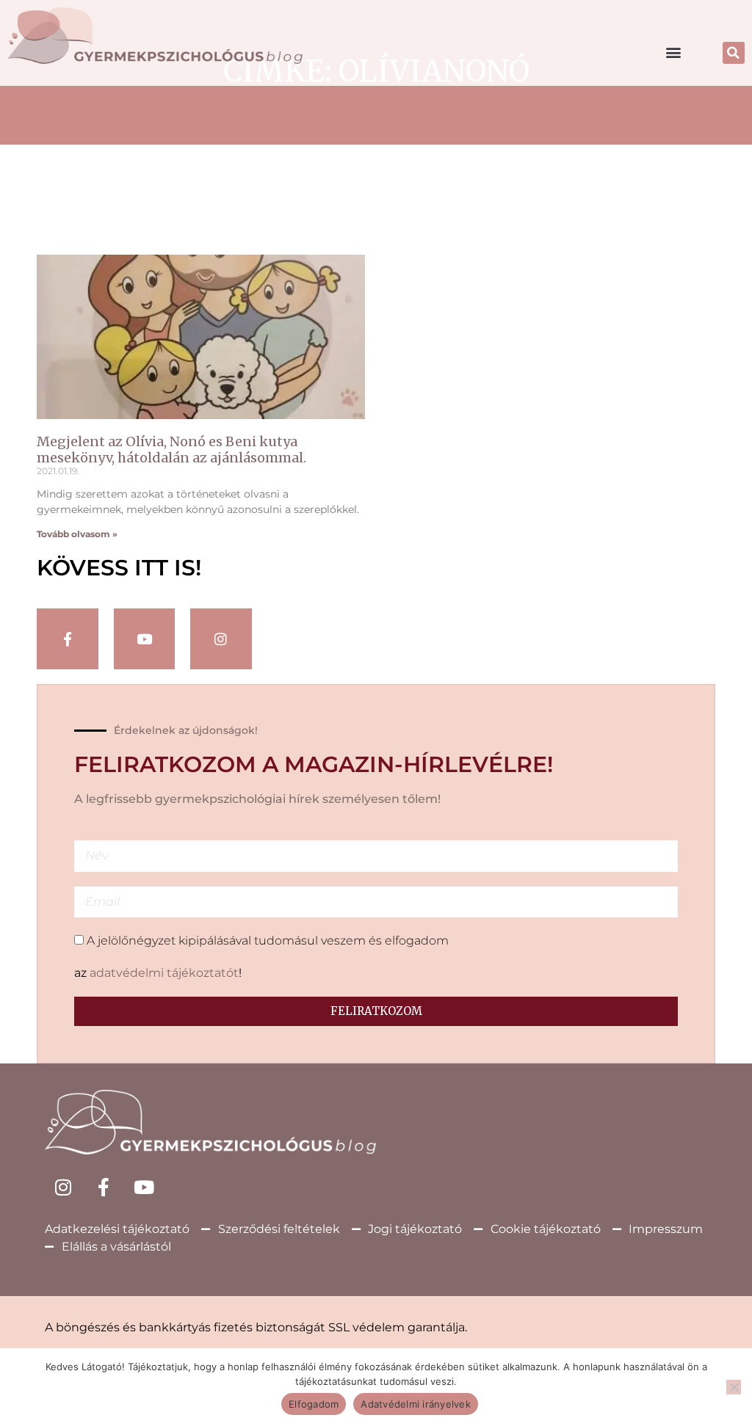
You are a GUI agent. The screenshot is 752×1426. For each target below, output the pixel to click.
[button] (674, 52)
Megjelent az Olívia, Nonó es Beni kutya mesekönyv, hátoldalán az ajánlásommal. (171, 449)
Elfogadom (314, 1404)
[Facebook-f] (67, 639)
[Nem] (733, 1387)
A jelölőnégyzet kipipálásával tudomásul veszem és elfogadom (268, 940)
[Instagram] (221, 639)
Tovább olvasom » (77, 533)
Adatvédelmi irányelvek (416, 1404)
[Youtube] (144, 1187)
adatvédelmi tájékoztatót (164, 973)
